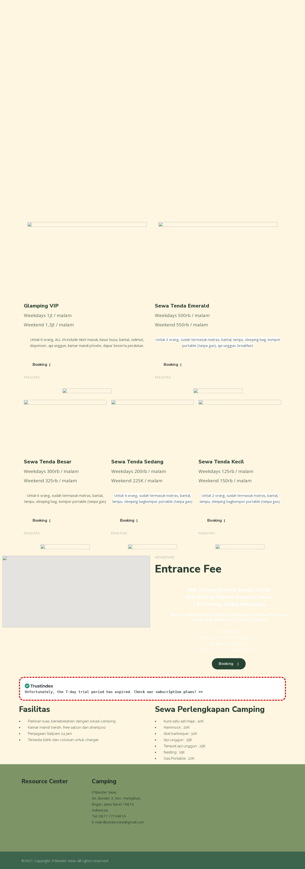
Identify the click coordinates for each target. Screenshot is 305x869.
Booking (40, 364)
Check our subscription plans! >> (168, 692)
